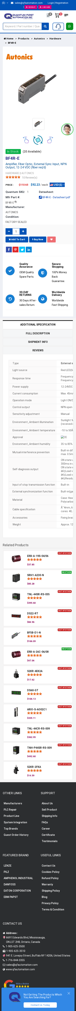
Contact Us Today (40, 1005)
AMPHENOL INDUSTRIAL (18, 878)
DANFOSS (9, 884)
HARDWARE (12, 173)
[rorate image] (26, 139)
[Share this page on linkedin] (29, 249)
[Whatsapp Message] (69, 26)
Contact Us (48, 865)
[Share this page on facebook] (9, 249)
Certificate (48, 834)
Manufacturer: (15, 207)
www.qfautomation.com (20, 969)
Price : (10, 184)
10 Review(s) (29, 177)
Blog (44, 896)
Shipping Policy (51, 890)
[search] (45, 26)
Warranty (47, 884)
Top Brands (11, 828)
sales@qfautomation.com (28, 2)
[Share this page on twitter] (22, 249)
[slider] (13, 177)
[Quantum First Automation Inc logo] (19, 16)
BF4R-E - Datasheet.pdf (56, 197)
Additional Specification (38, 324)
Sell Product (49, 809)
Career (46, 828)
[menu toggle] (66, 16)
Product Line (11, 815)
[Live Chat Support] (67, 129)
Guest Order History (16, 834)
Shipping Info (49, 815)
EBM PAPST (11, 896)
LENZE (7, 865)
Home (9, 38)
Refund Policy (50, 878)
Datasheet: (46, 192)
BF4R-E (12, 42)
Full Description (38, 333)
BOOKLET (32, 7)
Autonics (39, 38)
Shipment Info (38, 341)
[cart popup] (57, 16)
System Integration (15, 822)
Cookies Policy (50, 871)
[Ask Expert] (58, 26)
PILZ (6, 871)
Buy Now (38, 239)
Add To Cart (18, 239)
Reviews (37, 350)
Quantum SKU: (15, 192)
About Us (47, 803)
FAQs (45, 822)
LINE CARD (46, 7)
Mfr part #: (13, 197)
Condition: (12, 216)
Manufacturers (13, 803)
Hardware (55, 38)
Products (23, 38)
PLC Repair (10, 809)
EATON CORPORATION (17, 890)
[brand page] (19, 56)
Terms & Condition (53, 909)
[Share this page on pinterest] (15, 249)
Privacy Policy (50, 903)
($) (4, 2)
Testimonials (50, 841)
